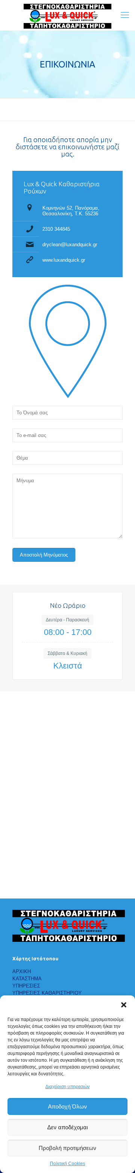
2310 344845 (56, 229)
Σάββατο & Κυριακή (67, 653)
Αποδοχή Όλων (67, 1106)
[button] (124, 1005)
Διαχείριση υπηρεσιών (67, 1086)
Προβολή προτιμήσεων (67, 1148)
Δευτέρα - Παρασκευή (67, 620)
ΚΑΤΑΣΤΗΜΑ (27, 978)
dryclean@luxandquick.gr (69, 244)
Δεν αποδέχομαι (67, 1127)
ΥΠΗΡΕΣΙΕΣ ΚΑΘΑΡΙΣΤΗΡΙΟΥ (47, 993)
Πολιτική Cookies (67, 1163)
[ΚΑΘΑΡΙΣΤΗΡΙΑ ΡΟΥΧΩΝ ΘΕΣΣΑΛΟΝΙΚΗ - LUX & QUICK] (67, 15)
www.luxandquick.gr (63, 260)
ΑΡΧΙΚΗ (21, 971)
